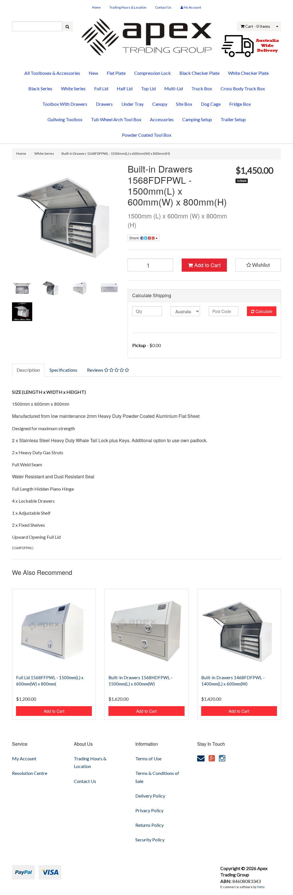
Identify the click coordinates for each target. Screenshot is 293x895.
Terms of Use (148, 758)
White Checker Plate (248, 73)
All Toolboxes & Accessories (52, 73)
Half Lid (124, 88)
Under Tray (132, 104)
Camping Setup (197, 119)
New (93, 73)
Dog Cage (211, 104)
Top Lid (148, 88)
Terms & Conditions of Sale (157, 777)
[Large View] (22, 288)
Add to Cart (207, 265)
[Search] (67, 26)
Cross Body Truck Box (243, 88)
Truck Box (201, 88)
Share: (134, 237)
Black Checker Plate (199, 73)
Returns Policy (149, 825)
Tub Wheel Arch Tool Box (116, 119)
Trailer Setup (233, 119)
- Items (257, 26)
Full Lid (101, 88)
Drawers (104, 104)
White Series (73, 88)
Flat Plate (116, 73)
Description (28, 370)
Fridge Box (240, 104)
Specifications (63, 370)
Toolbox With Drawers (64, 104)
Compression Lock (152, 73)
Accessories (162, 119)
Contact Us (163, 7)
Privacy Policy (149, 810)
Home (96, 7)
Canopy (159, 104)
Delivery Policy (150, 795)
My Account (24, 758)
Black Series (40, 88)
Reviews (95, 370)
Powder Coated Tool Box (146, 135)
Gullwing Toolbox (64, 119)
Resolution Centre (29, 773)
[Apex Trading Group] (147, 35)
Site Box (184, 104)
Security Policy (150, 839)
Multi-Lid (173, 88)
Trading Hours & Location (127, 7)
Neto (260, 887)
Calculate (263, 311)
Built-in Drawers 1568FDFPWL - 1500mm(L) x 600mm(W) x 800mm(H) (116, 153)
